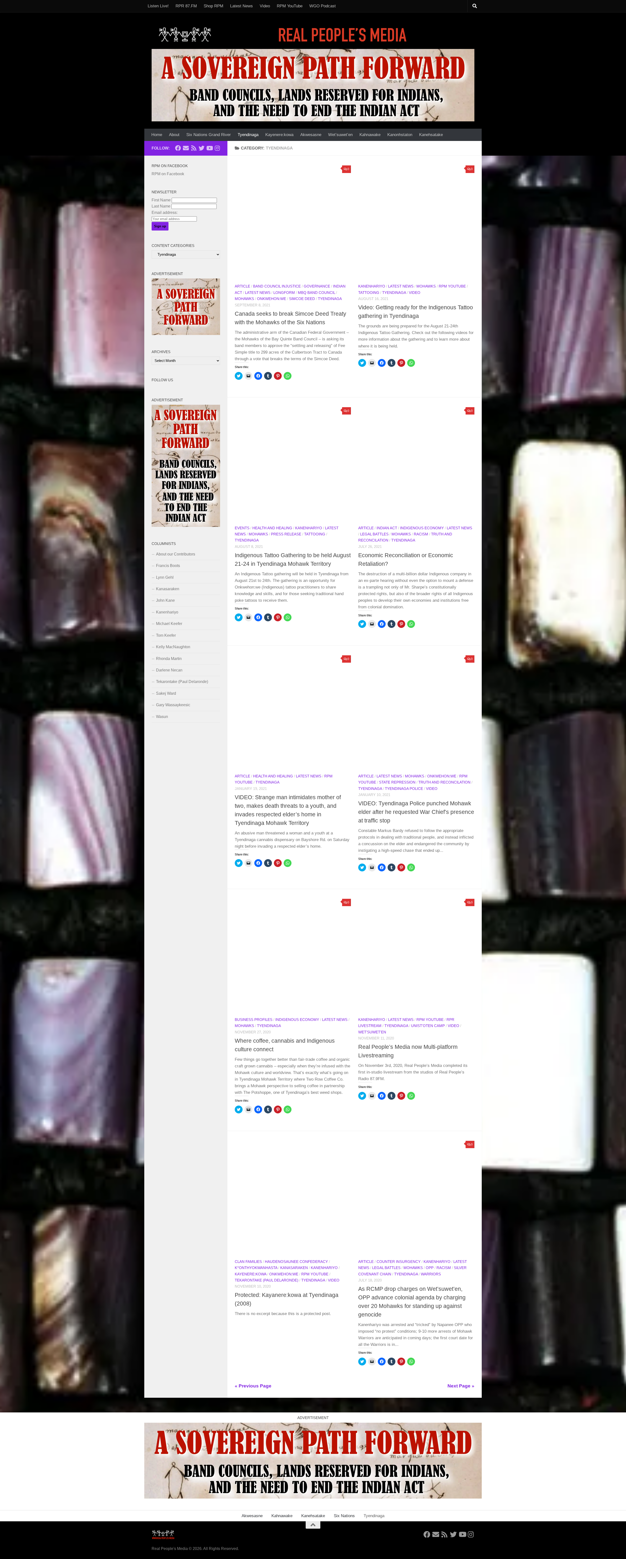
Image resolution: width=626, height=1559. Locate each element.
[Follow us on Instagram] (217, 148)
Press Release (286, 534)
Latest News (241, 6)
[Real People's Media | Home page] (284, 34)
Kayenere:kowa (279, 134)
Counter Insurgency (399, 1262)
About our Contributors (175, 554)
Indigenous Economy (422, 528)
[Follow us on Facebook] (178, 148)
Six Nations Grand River (208, 134)
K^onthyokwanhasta (256, 1268)
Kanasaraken (294, 1268)
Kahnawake (369, 134)
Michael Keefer (169, 624)
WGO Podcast (322, 6)
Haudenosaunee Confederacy (296, 1262)
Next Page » (460, 1385)
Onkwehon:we (271, 299)
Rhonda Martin (169, 659)
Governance (317, 286)
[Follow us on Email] (186, 148)
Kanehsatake (431, 134)
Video (265, 6)
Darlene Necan (169, 670)
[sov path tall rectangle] (186, 525)
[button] (293, 221)
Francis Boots (168, 566)
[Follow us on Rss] (194, 148)
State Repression (397, 782)
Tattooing (368, 293)
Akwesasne (310, 134)
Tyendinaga (248, 134)
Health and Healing (272, 528)
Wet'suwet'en (372, 1032)
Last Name (161, 206)
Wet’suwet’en (340, 134)
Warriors (431, 1274)
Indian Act (387, 528)
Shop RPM (213, 6)
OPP (430, 1268)
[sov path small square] (186, 334)
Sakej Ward (166, 693)
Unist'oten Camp (428, 1026)
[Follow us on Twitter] (201, 148)
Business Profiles (253, 1020)
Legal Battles (374, 534)
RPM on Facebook (170, 166)
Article (242, 286)
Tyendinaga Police (404, 789)
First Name (161, 200)
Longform (284, 293)
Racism (421, 534)
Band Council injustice (277, 286)
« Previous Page (253, 1385)
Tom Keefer (166, 635)
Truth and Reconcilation (444, 782)
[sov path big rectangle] (313, 85)
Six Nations (344, 1515)
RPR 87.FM (186, 6)
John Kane (165, 600)
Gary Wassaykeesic (173, 705)
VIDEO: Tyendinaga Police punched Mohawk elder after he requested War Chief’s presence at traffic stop (416, 812)
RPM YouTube (289, 6)
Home (156, 134)
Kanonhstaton (399, 134)
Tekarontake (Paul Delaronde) (266, 1280)
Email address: (165, 212)
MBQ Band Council (316, 293)
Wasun (162, 717)
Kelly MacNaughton (173, 647)
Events (242, 528)
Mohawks (244, 299)
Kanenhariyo (371, 286)
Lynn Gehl (165, 577)
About (174, 134)
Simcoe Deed (302, 299)
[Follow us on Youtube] (209, 148)
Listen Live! (158, 6)
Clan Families (248, 1262)
